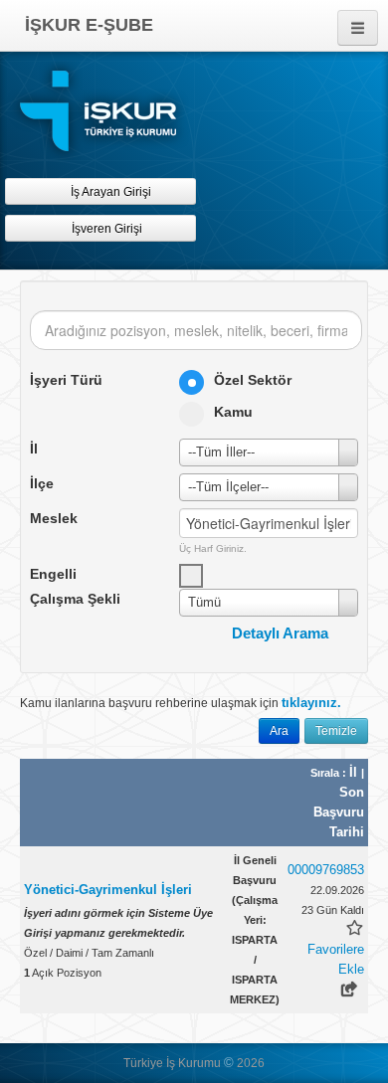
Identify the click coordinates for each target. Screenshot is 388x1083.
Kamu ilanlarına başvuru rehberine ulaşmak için (180, 702)
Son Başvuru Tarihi (338, 812)
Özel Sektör (252, 380)
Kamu (233, 412)
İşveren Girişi (110, 229)
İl (355, 772)
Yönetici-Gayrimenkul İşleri (108, 889)
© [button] (229, 1062)
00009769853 (326, 869)
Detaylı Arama (280, 633)
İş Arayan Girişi (109, 192)
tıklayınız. (311, 702)
